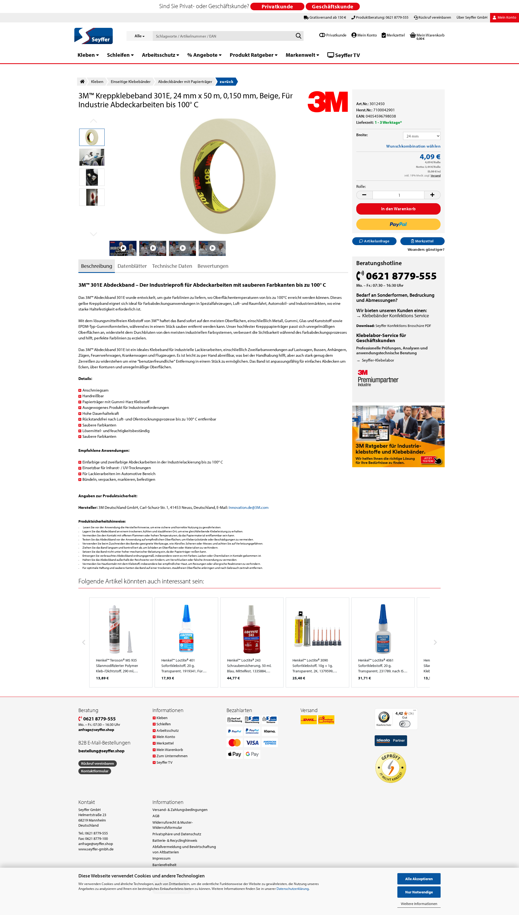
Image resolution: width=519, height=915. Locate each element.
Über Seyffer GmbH (472, 17)
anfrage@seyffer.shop (95, 843)
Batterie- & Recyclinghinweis (174, 840)
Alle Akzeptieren (419, 878)
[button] (364, 195)
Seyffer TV (347, 55)
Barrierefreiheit (164, 864)
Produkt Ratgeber (252, 54)
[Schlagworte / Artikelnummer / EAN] (298, 36)
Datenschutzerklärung (293, 888)
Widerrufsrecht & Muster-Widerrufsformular (172, 825)
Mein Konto (367, 35)
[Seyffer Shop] (96, 36)
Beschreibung (96, 265)
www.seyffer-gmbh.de (96, 849)
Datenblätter (132, 265)
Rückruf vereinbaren (434, 17)
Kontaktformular (94, 771)
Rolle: (361, 186)
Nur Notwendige (419, 892)
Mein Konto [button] (506, 17)
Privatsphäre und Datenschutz (176, 833)
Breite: (362, 134)
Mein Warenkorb (170, 749)
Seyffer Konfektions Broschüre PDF (403, 325)
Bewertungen (213, 265)
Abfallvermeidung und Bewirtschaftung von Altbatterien (184, 849)
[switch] (404, 724)
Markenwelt (300, 54)
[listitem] (120, 642)
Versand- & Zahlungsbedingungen (180, 809)
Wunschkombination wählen (413, 146)
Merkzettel (395, 35)
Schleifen (118, 54)
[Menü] (414, 711)
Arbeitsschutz (158, 54)
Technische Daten (172, 265)
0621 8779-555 (99, 719)
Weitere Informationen (419, 903)
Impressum (161, 858)
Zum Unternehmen (172, 755)
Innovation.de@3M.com (249, 507)
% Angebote (202, 54)
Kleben (86, 54)
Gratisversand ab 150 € (328, 17)
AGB (155, 815)
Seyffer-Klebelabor (378, 360)
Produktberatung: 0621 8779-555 (382, 17)
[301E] (228, 175)
